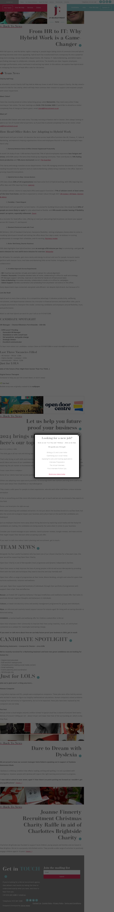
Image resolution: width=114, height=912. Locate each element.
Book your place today (57, 474)
